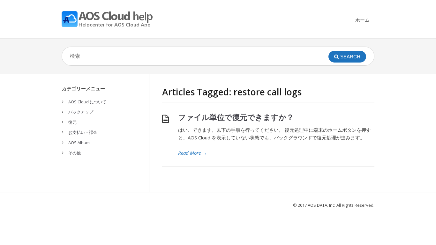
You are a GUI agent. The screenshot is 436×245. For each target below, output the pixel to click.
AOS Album (79, 142)
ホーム (362, 20)
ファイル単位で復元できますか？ (236, 117)
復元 (72, 122)
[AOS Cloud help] (109, 19)
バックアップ (80, 112)
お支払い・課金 (82, 132)
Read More (192, 153)
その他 (74, 153)
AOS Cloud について (87, 102)
